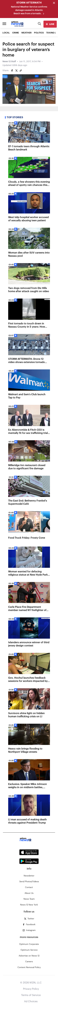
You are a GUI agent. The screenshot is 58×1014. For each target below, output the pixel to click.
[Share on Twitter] (16, 70)
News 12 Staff (9, 61)
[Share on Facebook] (12, 70)
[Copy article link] (20, 70)
